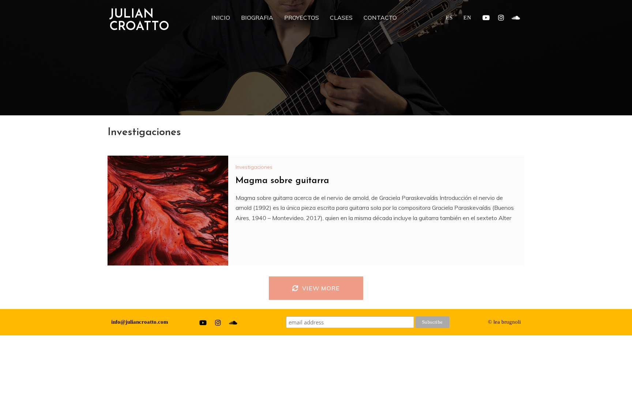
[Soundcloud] (516, 17)
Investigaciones (254, 167)
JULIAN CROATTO (139, 20)
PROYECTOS (301, 17)
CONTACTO (380, 17)
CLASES (341, 17)
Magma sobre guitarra (282, 180)
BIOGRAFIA (257, 17)
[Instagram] (501, 17)
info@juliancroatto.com (139, 322)
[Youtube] (486, 17)
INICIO (220, 17)
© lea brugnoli (504, 322)
